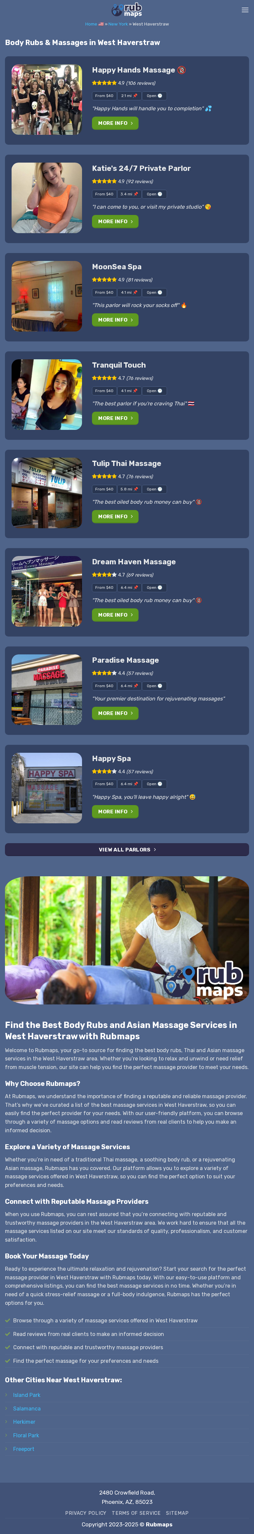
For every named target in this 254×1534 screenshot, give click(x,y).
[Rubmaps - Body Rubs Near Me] (127, 10)
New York (118, 23)
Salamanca (27, 1409)
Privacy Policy (85, 1513)
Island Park (26, 1395)
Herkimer (24, 1422)
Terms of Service (136, 1513)
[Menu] (245, 10)
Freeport (23, 1449)
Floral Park (26, 1435)
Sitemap (177, 1513)
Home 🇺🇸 (94, 23)
